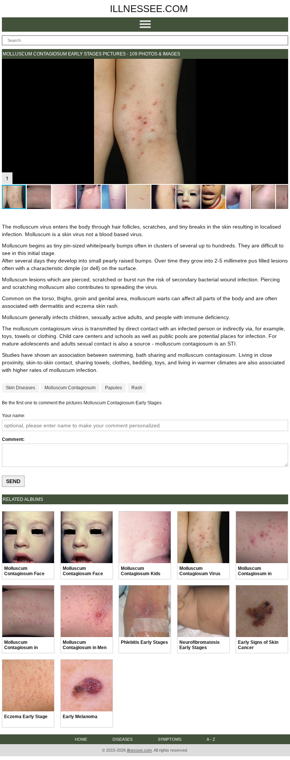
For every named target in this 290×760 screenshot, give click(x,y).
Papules (113, 387)
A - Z (211, 739)
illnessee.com (149, 8)
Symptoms (169, 739)
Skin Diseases (20, 387)
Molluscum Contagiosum (70, 387)
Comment (12, 439)
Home (81, 739)
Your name (13, 415)
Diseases (123, 739)
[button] (281, 66)
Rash (136, 387)
